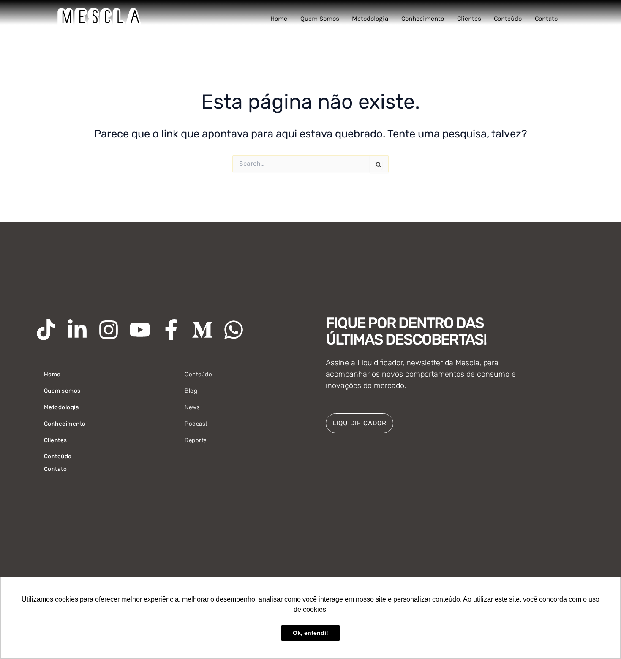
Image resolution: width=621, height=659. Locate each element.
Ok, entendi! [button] (310, 632)
